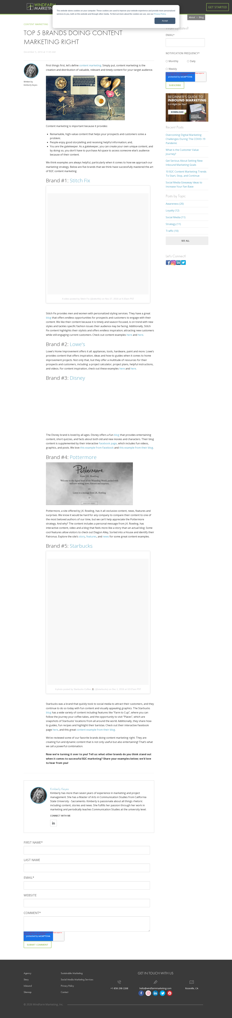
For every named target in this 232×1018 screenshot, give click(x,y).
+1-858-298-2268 (119, 988)
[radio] (176, 60)
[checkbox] (187, 64)
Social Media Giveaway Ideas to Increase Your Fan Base (184, 184)
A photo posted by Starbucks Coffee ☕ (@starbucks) (81, 689)
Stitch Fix (79, 180)
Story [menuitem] (26, 979)
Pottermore (82, 457)
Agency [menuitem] (27, 973)
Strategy (173, 224)
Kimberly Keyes (30, 85)
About (192, 17)
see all (185, 240)
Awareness (175, 203)
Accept (165, 21)
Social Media (175, 217)
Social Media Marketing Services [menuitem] (77, 979)
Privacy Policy (160, 14)
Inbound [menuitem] (28, 985)
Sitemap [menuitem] (27, 992)
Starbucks (80, 545)
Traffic (172, 231)
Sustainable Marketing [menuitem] (72, 973)
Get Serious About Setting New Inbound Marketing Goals (184, 163)
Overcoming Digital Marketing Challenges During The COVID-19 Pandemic (185, 139)
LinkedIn (53, 823)
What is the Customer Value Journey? (182, 152)
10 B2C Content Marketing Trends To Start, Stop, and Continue (186, 173)
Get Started (217, 7)
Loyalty (172, 210)
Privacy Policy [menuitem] (67, 985)
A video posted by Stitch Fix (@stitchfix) (81, 298)
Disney (76, 377)
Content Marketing (36, 24)
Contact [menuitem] (64, 992)
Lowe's (76, 344)
